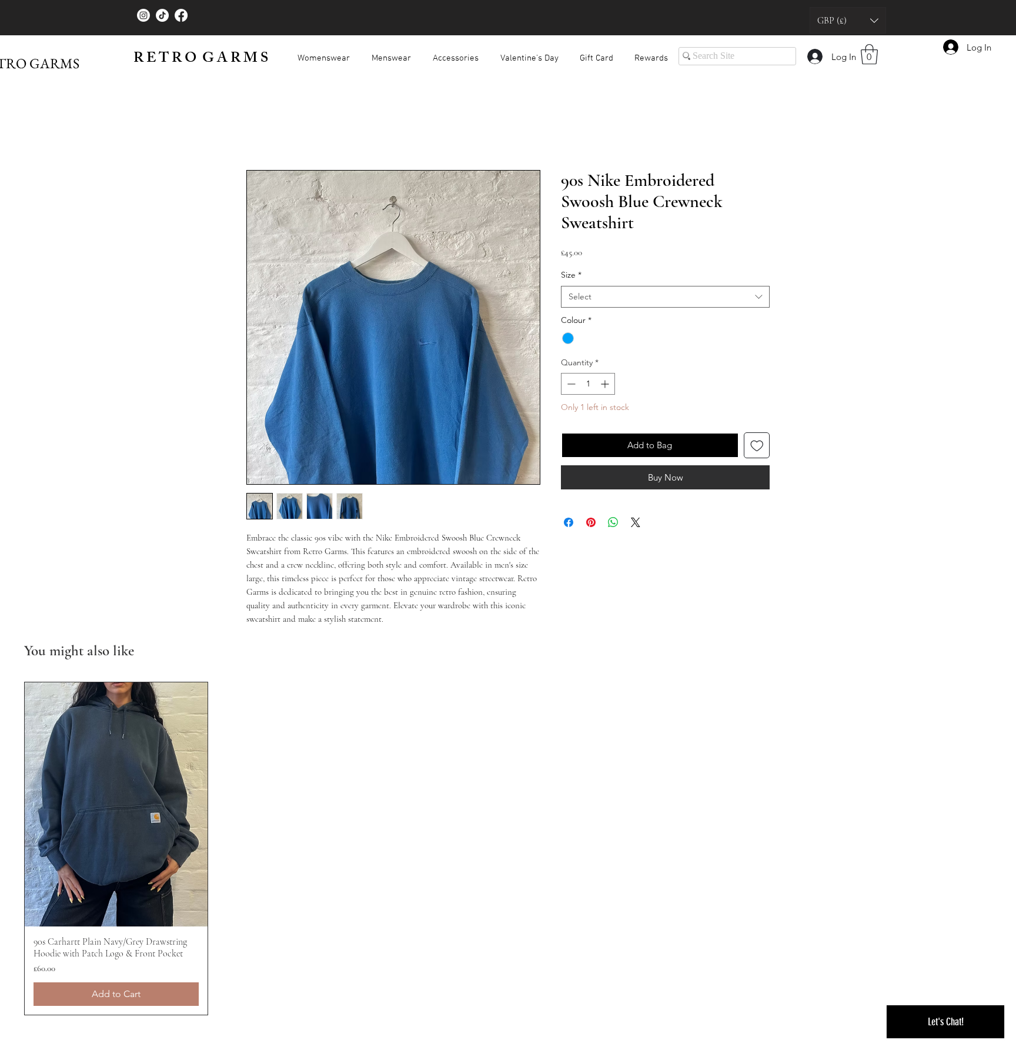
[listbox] (848, 20)
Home (259, 129)
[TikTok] (162, 15)
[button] (848, 20)
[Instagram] (143, 15)
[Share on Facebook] (569, 525)
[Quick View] (116, 807)
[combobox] (665, 299)
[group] (508, 851)
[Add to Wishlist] (757, 448)
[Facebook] (181, 15)
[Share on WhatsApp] (613, 525)
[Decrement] (570, 386)
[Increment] (606, 386)
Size (571, 277)
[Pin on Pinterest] (591, 525)
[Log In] (814, 56)
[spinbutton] (588, 386)
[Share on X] (636, 525)
